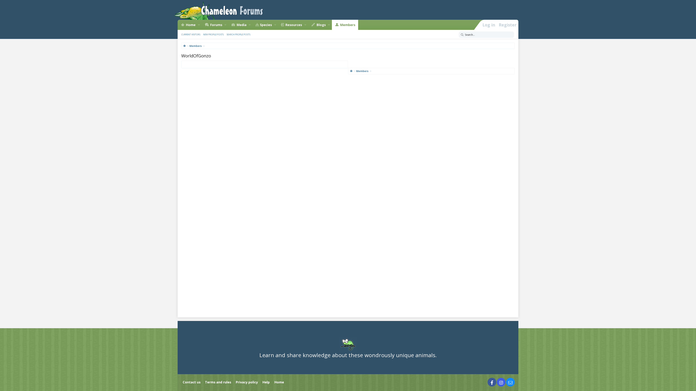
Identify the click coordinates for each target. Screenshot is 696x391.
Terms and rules (218, 382)
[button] (199, 25)
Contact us (191, 382)
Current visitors (190, 34)
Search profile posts (238, 34)
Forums (216, 25)
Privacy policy (247, 382)
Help (266, 382)
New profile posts (213, 34)
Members (347, 25)
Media (241, 25)
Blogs (321, 25)
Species (266, 25)
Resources (293, 25)
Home (191, 25)
